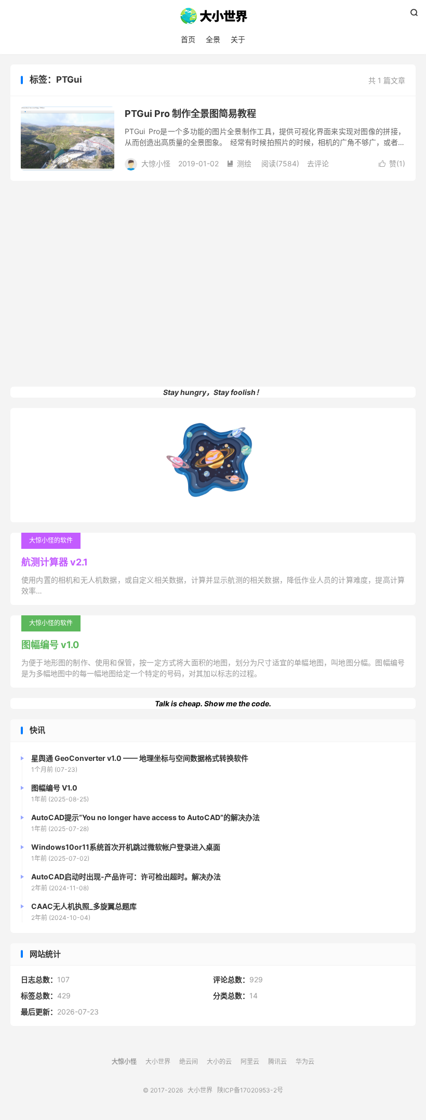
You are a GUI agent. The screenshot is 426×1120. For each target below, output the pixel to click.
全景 (213, 39)
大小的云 (219, 1061)
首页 (188, 39)
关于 (238, 39)
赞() (392, 163)
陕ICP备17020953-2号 (250, 1090)
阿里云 (250, 1061)
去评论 (318, 163)
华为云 (305, 1061)
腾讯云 (277, 1061)
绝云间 (188, 1061)
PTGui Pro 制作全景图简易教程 (190, 113)
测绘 (239, 163)
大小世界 (213, 16)
